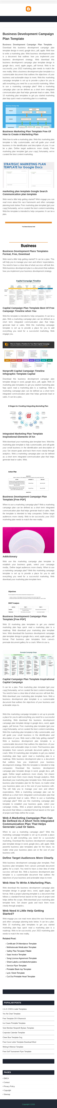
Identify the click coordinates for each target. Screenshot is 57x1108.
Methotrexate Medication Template (21, 947)
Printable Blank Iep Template (19, 969)
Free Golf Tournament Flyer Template (17, 1052)
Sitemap (7, 1094)
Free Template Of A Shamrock (14, 1019)
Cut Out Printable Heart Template (21, 976)
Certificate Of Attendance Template (22, 943)
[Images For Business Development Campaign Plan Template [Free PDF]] (28, 480)
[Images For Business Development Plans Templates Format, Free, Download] (28, 235)
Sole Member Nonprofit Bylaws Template (18, 1028)
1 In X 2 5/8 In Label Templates (15, 1009)
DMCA (6, 1078)
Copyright (7, 1090)
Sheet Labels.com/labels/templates (22, 962)
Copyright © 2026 (28, 1104)
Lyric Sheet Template (16, 973)
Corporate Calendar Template (14, 1033)
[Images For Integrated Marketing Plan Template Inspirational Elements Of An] (28, 417)
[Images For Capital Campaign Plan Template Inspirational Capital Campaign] (28, 663)
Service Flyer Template (17, 965)
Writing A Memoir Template (13, 1047)
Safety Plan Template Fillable (19, 951)
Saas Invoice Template (16, 954)
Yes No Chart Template (11, 1014)
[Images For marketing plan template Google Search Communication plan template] (28, 175)
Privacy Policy (9, 1086)
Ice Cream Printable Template (14, 1023)
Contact (7, 1082)
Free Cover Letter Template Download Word (19, 1042)
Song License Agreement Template (22, 958)
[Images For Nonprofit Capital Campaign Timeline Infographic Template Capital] (28, 354)
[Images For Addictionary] (28, 540)
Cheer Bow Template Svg (12, 1037)
